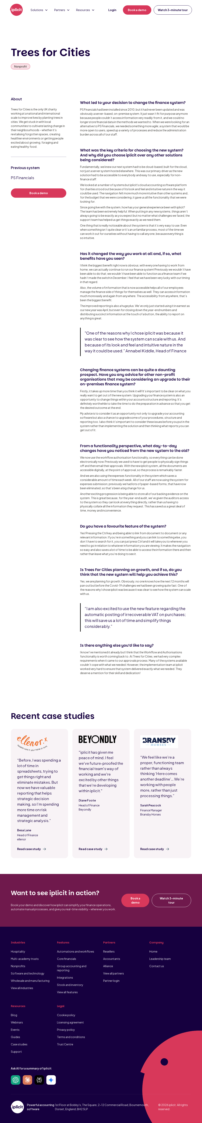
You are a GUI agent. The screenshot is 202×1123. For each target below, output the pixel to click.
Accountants (111, 958)
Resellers (109, 951)
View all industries (22, 988)
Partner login (111, 980)
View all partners (113, 973)
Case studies (19, 1044)
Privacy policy (66, 1029)
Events (15, 1029)
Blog (14, 1015)
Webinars (17, 1022)
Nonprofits (18, 966)
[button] (39, 10)
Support (16, 1051)
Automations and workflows (75, 951)
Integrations (65, 977)
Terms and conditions (71, 1037)
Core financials (66, 958)
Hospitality (18, 951)
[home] (16, 10)
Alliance (108, 966)
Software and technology (27, 973)
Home (153, 951)
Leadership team (160, 958)
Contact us (156, 966)
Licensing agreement (70, 1022)
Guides (15, 1037)
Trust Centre (65, 1044)
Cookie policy (66, 1015)
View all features (67, 992)
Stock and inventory (70, 985)
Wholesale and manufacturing (30, 980)
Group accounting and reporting (71, 968)
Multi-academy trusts (25, 958)
